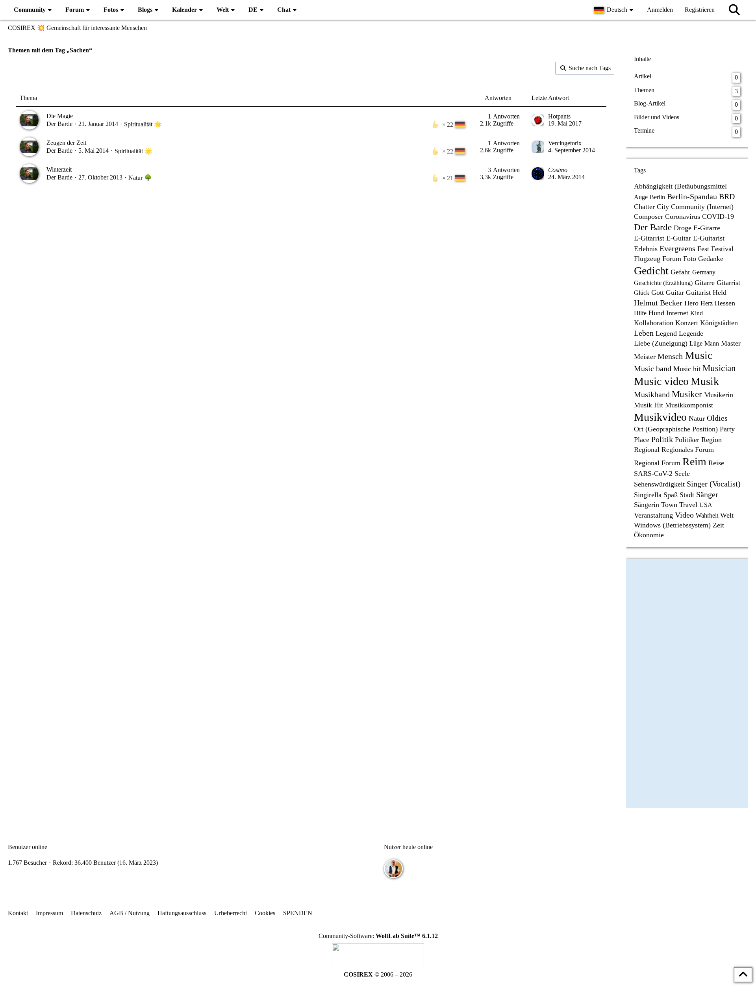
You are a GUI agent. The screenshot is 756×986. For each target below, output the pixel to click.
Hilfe (640, 313)
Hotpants (559, 116)
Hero (691, 303)
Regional (647, 449)
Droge (682, 228)
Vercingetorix (565, 143)
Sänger (707, 494)
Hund (656, 313)
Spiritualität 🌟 (143, 124)
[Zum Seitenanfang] (743, 974)
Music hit (686, 369)
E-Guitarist (708, 238)
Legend (666, 333)
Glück (641, 292)
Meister (645, 357)
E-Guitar (678, 238)
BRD (727, 196)
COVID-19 (718, 216)
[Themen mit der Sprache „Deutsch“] (460, 124)
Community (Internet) (702, 207)
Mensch (670, 356)
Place (641, 440)
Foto (689, 259)
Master (731, 343)
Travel (688, 505)
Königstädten (719, 323)
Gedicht (651, 271)
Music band (652, 368)
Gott (657, 292)
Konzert (686, 323)
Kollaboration (653, 323)
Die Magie (59, 116)
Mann (711, 343)
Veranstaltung (653, 515)
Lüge (695, 343)
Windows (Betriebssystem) (672, 525)
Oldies (717, 418)
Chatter (644, 207)
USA (705, 504)
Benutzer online (27, 847)
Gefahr (680, 272)
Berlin (657, 197)
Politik (662, 439)
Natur (697, 418)
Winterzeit (59, 169)
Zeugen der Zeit (66, 142)
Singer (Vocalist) (714, 483)
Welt (727, 515)
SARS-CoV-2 (653, 473)
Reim (694, 461)
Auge (641, 197)
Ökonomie (649, 535)
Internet (677, 313)
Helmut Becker (658, 302)
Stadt (687, 495)
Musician (719, 368)
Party (727, 429)
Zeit (718, 525)
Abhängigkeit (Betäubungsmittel (680, 186)
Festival (722, 249)
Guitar (675, 292)
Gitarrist (728, 283)
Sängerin (646, 505)
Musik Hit (648, 405)
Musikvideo (660, 417)
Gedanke (710, 259)
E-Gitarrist (649, 238)
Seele (682, 473)
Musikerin (718, 395)
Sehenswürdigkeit (659, 484)
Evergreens (677, 248)
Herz (706, 303)
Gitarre (705, 283)
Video (684, 515)
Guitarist (698, 292)
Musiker (687, 394)
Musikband (652, 394)
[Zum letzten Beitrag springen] (538, 120)
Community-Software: (378, 935)
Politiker (687, 440)
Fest (703, 249)
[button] (614, 10)
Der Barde (59, 123)
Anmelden (660, 9)
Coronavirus (682, 216)
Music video (661, 381)
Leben (644, 333)
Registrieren (700, 9)
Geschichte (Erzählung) (663, 282)
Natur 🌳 (140, 177)
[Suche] (734, 10)
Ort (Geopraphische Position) (676, 429)
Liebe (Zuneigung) (660, 343)
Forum (671, 259)
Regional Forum (657, 463)
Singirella (648, 495)
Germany (703, 272)
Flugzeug (647, 259)
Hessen (725, 303)
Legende (691, 333)
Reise (716, 463)
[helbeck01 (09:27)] (393, 868)
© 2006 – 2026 (378, 974)
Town (669, 505)
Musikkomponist (689, 405)
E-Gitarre (706, 228)
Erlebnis (646, 249)
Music (698, 355)
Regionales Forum (688, 449)
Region (711, 440)
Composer (648, 216)
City (663, 207)
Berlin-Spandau (692, 196)
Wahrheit (707, 515)
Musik (705, 381)
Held (719, 292)
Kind (696, 313)
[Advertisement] (311, 258)
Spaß (670, 495)
